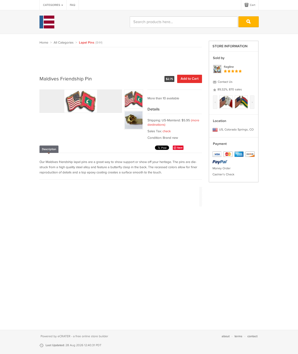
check (167, 131)
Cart (252, 5)
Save (180, 147)
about (225, 336)
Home (43, 42)
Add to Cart (190, 79)
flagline (229, 67)
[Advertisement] (118, 59)
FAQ (72, 5)
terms (238, 336)
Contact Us (225, 82)
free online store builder (91, 336)
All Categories (64, 42)
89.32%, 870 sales (229, 89)
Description (49, 149)
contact (252, 336)
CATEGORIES (52, 5)
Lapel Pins (86, 43)
